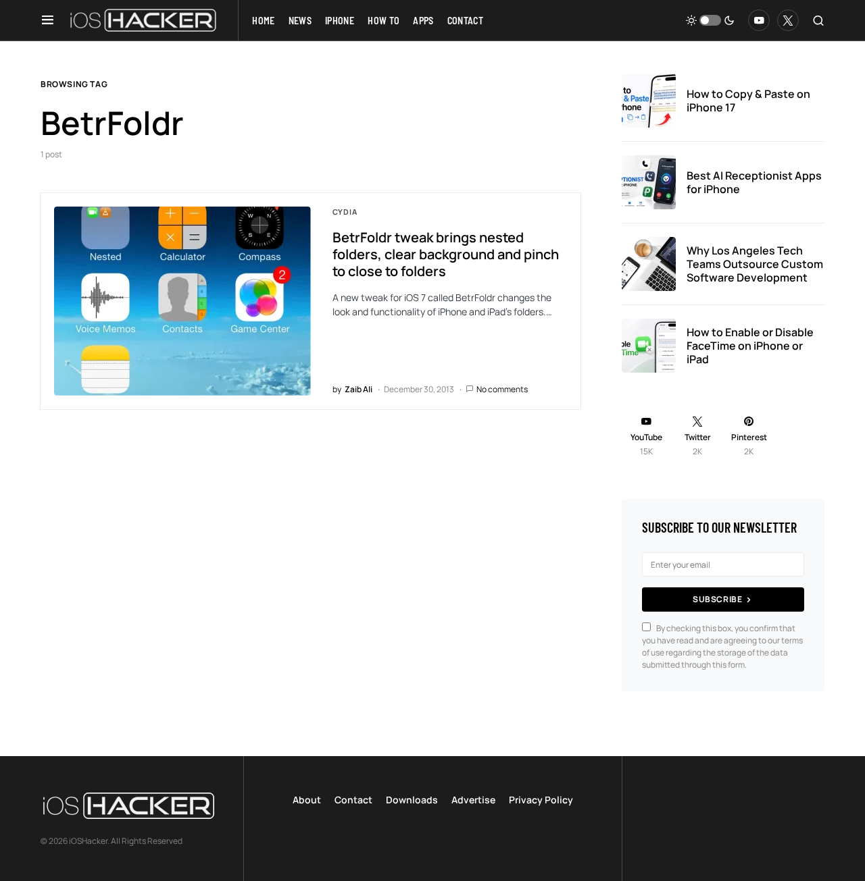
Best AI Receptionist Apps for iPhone (754, 182)
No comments (502, 389)
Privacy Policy (541, 799)
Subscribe (717, 599)
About (307, 799)
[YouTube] (759, 20)
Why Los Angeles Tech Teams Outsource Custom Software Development (755, 264)
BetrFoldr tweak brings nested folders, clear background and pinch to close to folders (445, 254)
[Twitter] (788, 20)
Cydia (344, 212)
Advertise (473, 799)
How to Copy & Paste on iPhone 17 (748, 100)
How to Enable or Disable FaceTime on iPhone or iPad (750, 346)
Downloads (412, 799)
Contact (353, 799)
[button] (48, 20)
